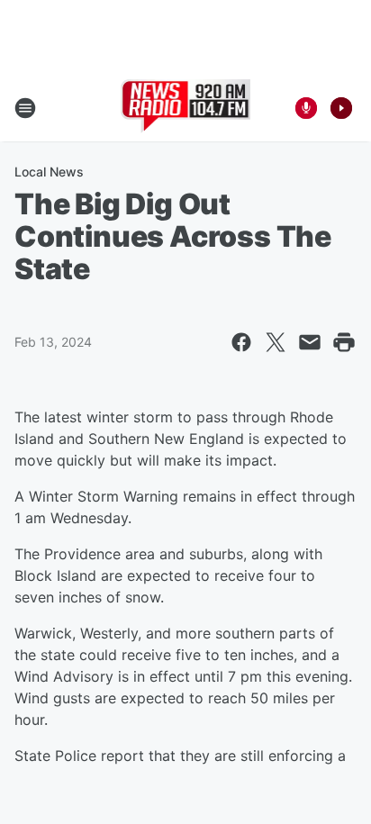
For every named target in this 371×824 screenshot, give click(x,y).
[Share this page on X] (275, 342)
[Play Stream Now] (341, 108)
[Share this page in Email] (309, 342)
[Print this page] (344, 342)
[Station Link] (186, 108)
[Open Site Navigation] (25, 108)
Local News (49, 171)
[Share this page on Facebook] (241, 342)
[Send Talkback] (306, 108)
